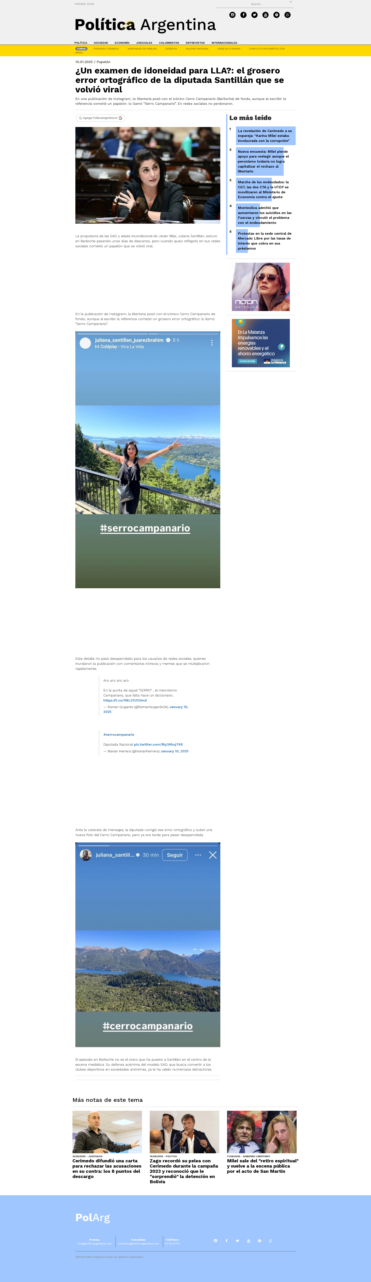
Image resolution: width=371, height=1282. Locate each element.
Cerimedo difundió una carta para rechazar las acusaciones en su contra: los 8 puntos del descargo (106, 1168)
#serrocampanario (118, 734)
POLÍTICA (80, 42)
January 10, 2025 (174, 751)
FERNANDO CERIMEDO (106, 48)
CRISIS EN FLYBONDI (228, 48)
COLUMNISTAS (169, 42)
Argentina (145, 24)
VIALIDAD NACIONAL (197, 48)
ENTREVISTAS (195, 42)
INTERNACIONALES (224, 42)
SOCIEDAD (101, 42)
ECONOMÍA (122, 42)
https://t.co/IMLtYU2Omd (125, 700)
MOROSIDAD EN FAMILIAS (142, 48)
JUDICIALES (144, 42)
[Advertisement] (147, 277)
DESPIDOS (171, 48)
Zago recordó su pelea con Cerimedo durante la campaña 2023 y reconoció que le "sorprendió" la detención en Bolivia (184, 1171)
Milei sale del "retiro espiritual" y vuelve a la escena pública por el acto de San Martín (263, 1166)
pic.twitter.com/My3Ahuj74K (158, 744)
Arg (92, 1217)
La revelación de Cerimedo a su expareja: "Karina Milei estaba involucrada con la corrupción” (265, 136)
